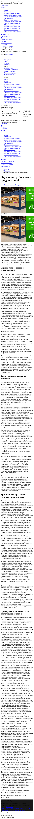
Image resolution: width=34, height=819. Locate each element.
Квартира (4, 44)
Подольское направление (12, 28)
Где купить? (4, 5)
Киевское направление (11, 20)
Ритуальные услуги (7, 46)
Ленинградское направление (13, 21)
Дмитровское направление (12, 15)
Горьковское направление (12, 13)
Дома (6, 10)
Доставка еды (8, 18)
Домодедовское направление (13, 16)
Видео (3, 7)
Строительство (5, 36)
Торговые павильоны (11, 30)
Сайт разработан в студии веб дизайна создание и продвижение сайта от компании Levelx (16, 809)
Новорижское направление (12, 26)
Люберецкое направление (12, 23)
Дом (2, 38)
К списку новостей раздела (12, 185)
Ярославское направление (12, 31)
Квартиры (7, 12)
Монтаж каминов (9, 25)
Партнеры (9, 54)
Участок (3, 41)
